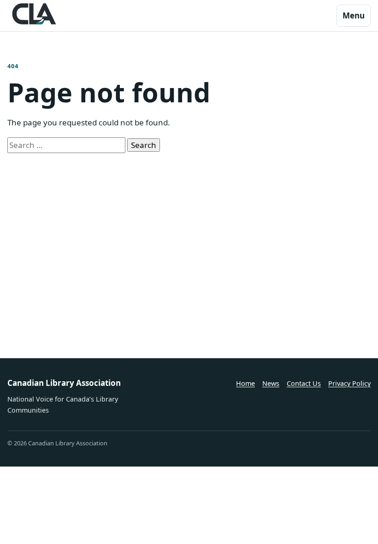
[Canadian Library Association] (34, 13)
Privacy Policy (349, 383)
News (270, 383)
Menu (354, 15)
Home (245, 383)
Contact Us (304, 383)
